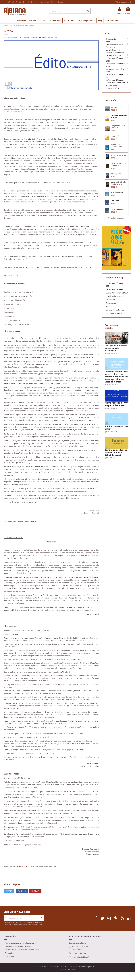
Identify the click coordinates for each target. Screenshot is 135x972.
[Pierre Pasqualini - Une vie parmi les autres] (116, 395)
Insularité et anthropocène (116, 145)
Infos (108, 42)
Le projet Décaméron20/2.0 (117, 293)
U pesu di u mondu (118, 155)
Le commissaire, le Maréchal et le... (118, 183)
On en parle (110, 47)
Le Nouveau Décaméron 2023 (115, 65)
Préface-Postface (112, 88)
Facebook (22, 891)
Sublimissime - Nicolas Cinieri (116, 427)
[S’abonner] (41, 918)
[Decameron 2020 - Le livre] (116, 248)
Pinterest (35, 891)
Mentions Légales (85, 966)
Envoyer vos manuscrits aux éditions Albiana (22, 950)
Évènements (111, 39)
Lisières (114, 107)
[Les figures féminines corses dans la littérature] (116, 338)
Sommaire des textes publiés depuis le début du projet (116, 452)
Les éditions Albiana (48, 2)
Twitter (9, 891)
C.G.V (95, 966)
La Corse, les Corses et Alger (119, 116)
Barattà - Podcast (113, 85)
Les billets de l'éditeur (114, 50)
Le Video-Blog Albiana (114, 44)
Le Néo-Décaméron (113, 55)
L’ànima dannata (117, 209)
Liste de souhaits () (124, 2)
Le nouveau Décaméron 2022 (115, 70)
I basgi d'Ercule (117, 136)
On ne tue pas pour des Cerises (118, 164)
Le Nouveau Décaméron (29, 37)
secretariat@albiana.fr (80, 957)
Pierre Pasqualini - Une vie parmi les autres (116, 404)
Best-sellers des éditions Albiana (18, 946)
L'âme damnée (116, 201)
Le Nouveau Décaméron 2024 (115, 59)
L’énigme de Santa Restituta (118, 127)
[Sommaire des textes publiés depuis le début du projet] (116, 442)
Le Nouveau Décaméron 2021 (115, 75)
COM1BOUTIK (71, 969)
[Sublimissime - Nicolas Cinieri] (116, 419)
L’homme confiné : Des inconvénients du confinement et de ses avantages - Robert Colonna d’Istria (116, 376)
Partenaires (9, 953)
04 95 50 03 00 (33, 2)
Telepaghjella (116, 173)
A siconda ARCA (117, 192)
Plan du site (9, 956)
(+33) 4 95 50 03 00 (79, 953)
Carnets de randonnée (115, 52)
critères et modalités (25, 867)
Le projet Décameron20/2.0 (117, 83)
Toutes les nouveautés (116, 218)
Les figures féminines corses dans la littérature (116, 348)
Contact (60, 2)
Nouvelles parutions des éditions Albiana (21, 943)
